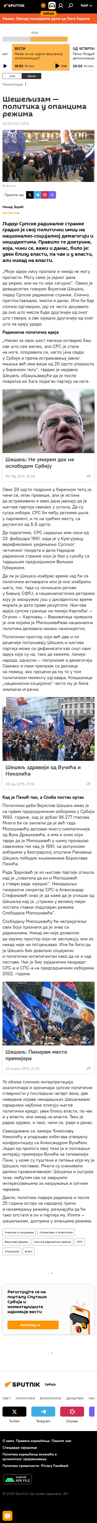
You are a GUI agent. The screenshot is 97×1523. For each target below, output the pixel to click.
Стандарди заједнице (19, 1447)
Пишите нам (61, 1441)
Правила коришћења (32, 1441)
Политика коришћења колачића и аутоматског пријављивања (29, 1456)
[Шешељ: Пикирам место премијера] (48, 1013)
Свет (6, 1398)
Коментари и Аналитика (56, 1232)
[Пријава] (61, 5)
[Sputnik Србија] (14, 7)
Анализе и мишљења (19, 1232)
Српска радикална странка (52, 1242)
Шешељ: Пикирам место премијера (36, 1054)
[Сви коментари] (7, 1516)
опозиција (12, 1251)
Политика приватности (20, 1465)
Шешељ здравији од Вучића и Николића (43, 770)
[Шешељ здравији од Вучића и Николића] (48, 729)
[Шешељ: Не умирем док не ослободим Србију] (48, 421)
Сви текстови (10, 213)
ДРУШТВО (75, 1398)
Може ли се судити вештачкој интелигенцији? (39, 56)
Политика (25, 1398)
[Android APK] (18, 1479)
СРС (80, 1242)
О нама (8, 1441)
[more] (89, 476)
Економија (50, 1398)
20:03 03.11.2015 (15, 123)
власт (28, 1251)
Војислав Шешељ (16, 1242)
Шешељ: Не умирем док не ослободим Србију (39, 462)
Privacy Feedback (54, 1465)
